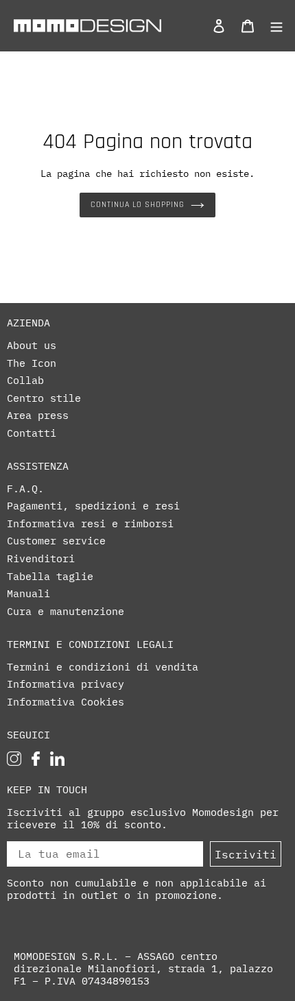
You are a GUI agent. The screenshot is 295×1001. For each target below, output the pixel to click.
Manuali (28, 594)
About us (31, 345)
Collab (25, 380)
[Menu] (272, 25)
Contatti (31, 433)
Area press (38, 415)
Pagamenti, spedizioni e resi (93, 506)
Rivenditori (41, 559)
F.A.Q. (25, 489)
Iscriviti (245, 854)
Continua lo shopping (137, 205)
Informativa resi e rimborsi (90, 524)
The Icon (31, 363)
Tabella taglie (50, 576)
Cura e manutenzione (65, 611)
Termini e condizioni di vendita (102, 667)
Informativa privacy (65, 684)
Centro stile (44, 398)
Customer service (56, 541)
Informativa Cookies (65, 702)
